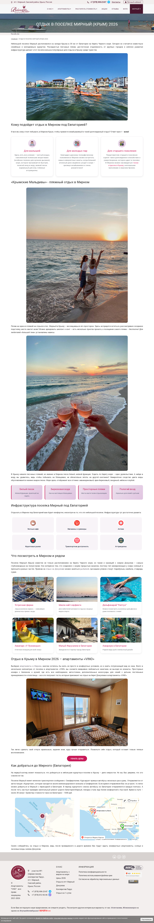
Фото (125, 9)
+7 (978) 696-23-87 (98, 2)
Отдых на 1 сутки (63, 893)
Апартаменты (64, 9)
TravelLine (15, 34)
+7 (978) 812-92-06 (40, 895)
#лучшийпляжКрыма (29, 910)
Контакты (116, 2)
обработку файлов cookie (44, 918)
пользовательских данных (63, 918)
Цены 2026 (61, 878)
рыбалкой (84, 569)
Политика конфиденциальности (92, 872)
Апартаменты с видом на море (63, 873)
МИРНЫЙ (136, 9)
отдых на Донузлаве (55, 569)
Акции (104, 9)
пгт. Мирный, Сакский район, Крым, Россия (33, 2)
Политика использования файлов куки (95, 875)
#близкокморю (129, 907)
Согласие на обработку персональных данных (99, 879)
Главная (14, 39)
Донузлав (60, 885)
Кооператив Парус (64, 889)
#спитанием (116, 907)
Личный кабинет (134, 2)
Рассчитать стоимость (85, 9)
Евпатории (86, 650)
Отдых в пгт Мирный (65, 882)
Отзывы (115, 9)
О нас (49, 9)
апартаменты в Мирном (30, 666)
